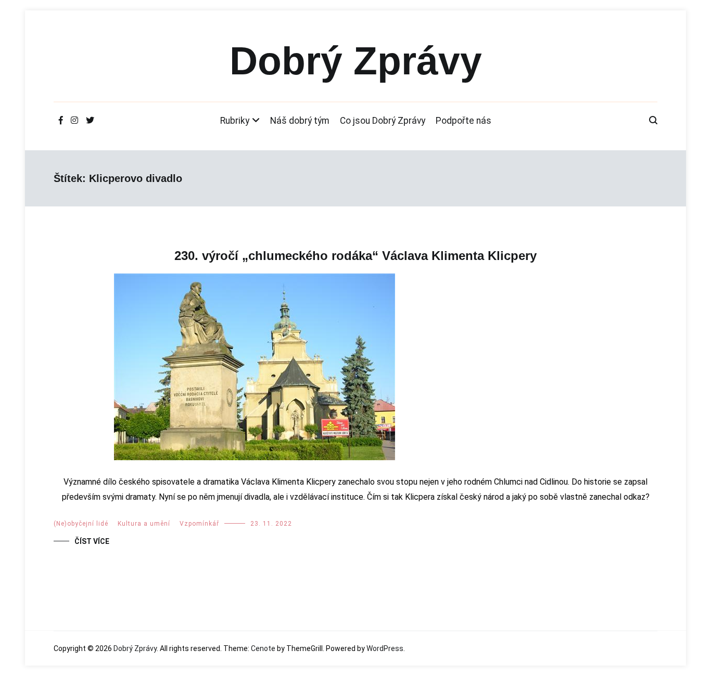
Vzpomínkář (199, 523)
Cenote (263, 648)
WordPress (384, 648)
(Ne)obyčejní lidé (81, 523)
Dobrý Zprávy (356, 61)
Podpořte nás (463, 120)
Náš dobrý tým (299, 120)
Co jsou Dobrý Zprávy (382, 120)
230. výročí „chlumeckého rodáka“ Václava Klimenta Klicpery (355, 256)
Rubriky (234, 120)
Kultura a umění (144, 523)
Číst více (91, 541)
